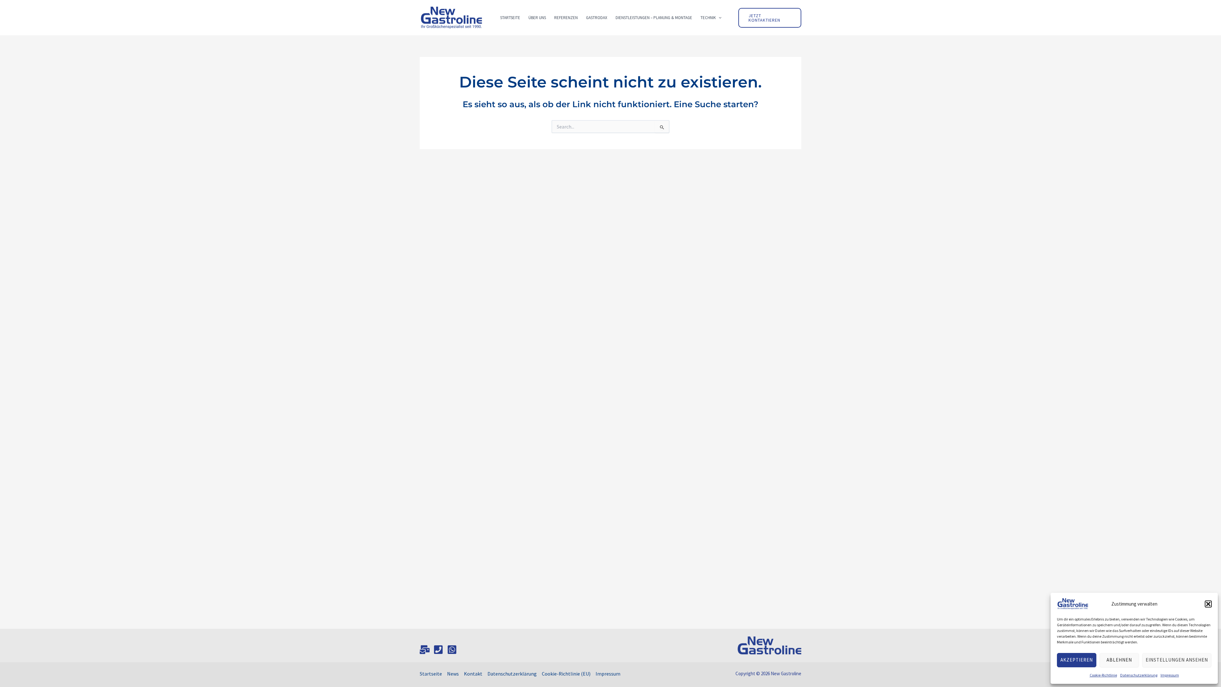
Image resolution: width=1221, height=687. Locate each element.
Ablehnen (1119, 660)
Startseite (431, 673)
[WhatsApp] (452, 650)
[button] (1208, 604)
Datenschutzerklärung (1138, 675)
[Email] (425, 650)
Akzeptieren (1076, 660)
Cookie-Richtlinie (1103, 675)
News (453, 673)
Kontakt (473, 673)
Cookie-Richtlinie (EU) (566, 673)
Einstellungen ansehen (1177, 660)
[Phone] (438, 650)
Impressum (1170, 675)
